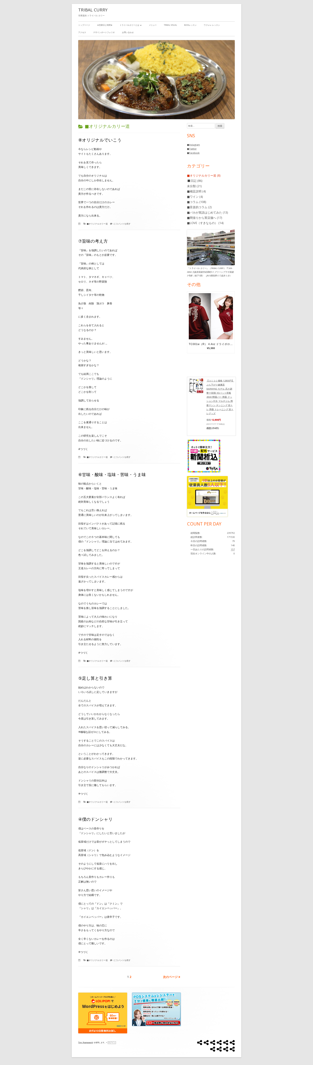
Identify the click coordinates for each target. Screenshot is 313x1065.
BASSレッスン (190, 25)
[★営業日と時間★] (206, 1042)
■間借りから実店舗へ (201, 218)
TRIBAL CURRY (92, 10)
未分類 (191, 186)
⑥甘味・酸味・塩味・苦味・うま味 (112, 474)
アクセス (82, 32)
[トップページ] (199, 1042)
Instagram (194, 144)
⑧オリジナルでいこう (100, 140)
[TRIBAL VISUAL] (225, 1042)
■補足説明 (194, 191)
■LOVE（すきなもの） (202, 223)
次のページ (170, 977)
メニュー (153, 25)
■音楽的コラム (197, 207)
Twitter (193, 148)
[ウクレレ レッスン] (212, 1049)
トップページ (84, 25)
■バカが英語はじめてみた (204, 212)
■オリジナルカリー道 (97, 223)
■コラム (193, 202)
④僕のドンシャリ (95, 819)
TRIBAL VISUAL (170, 25)
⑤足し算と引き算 (95, 678)
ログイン (111, 1043)
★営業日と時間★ (104, 25)
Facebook (194, 152)
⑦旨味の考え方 (93, 241)
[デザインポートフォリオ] (225, 1049)
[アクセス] (219, 1049)
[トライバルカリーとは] (212, 1042)
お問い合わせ (128, 32)
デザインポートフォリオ (104, 32)
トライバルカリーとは (129, 25)
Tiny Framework (85, 1043)
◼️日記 (191, 181)
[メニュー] (219, 1042)
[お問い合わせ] (232, 1049)
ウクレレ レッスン (212, 25)
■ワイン (193, 197)
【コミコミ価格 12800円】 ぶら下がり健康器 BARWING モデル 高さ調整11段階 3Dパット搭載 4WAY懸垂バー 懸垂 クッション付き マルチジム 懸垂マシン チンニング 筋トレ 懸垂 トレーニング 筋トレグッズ (220, 397)
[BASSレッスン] (232, 1042)
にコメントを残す (122, 223)
